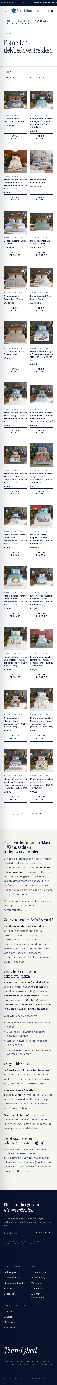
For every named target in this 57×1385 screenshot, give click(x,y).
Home (7, 21)
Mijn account (10, 1327)
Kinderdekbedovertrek (15, 1283)
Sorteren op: (13, 78)
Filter (14, 72)
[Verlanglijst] (44, 11)
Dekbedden (9, 1294)
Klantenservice (38, 1272)
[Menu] (6, 11)
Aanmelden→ (44, 1233)
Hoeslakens (10, 1288)
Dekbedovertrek (12, 1278)
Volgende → (38, 814)
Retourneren (37, 1288)
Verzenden (36, 1283)
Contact (8, 1317)
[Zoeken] (38, 10)
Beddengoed (10, 1272)
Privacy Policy (38, 1278)
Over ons (8, 1311)
